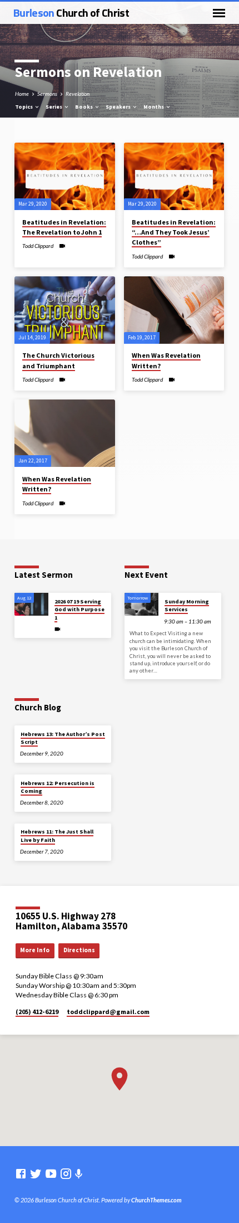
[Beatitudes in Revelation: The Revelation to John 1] (64, 176)
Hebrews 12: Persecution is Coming (57, 787)
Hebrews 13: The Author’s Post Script (63, 738)
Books (84, 106)
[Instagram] (65, 1173)
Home (22, 93)
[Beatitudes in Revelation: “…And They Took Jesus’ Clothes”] (174, 176)
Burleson (71, 12)
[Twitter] (35, 1173)
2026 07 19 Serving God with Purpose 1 (79, 609)
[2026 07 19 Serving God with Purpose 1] (31, 604)
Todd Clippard (37, 245)
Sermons (47, 93)
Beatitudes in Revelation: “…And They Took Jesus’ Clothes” (174, 232)
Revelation (77, 93)
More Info (34, 950)
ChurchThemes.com (156, 1199)
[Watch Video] (62, 245)
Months (154, 106)
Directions (79, 950)
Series (54, 106)
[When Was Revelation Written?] (174, 310)
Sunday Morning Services (187, 605)
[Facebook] (20, 1173)
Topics (24, 106)
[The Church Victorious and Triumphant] (64, 310)
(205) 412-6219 (37, 1011)
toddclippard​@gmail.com (108, 1011)
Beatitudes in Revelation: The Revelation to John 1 (64, 227)
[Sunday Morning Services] (141, 604)
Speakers (119, 106)
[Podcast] (79, 1173)
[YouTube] (50, 1173)
